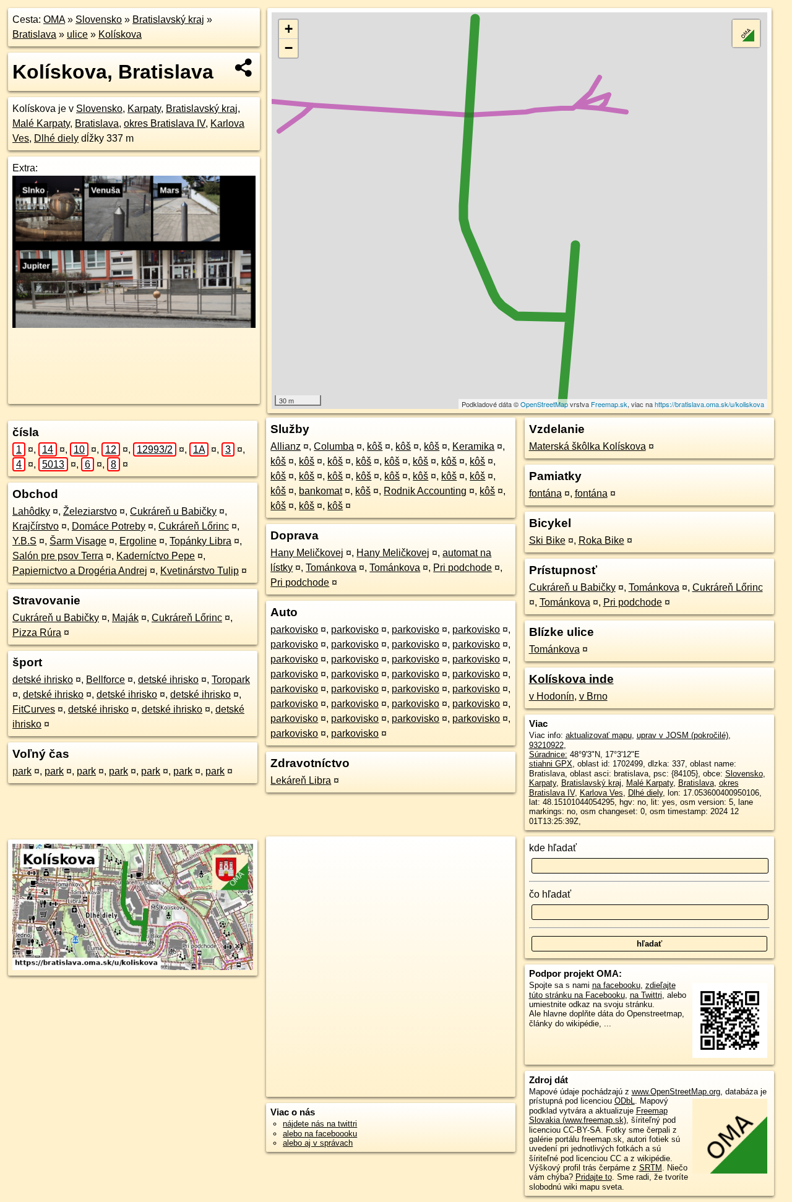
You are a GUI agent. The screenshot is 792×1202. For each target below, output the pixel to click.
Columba (334, 446)
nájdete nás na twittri (320, 1123)
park (22, 771)
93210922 (546, 745)
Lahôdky (31, 511)
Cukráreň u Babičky (173, 511)
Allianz (285, 446)
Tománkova (331, 567)
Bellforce (105, 679)
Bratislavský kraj (168, 19)
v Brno (593, 696)
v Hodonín (551, 696)
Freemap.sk (609, 404)
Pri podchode (462, 567)
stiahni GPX (550, 763)
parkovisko (294, 629)
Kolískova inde (571, 678)
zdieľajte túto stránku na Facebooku (602, 990)
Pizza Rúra (36, 632)
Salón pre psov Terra (57, 556)
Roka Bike (601, 540)
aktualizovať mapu (599, 735)
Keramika (473, 446)
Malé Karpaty (41, 123)
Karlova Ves (601, 792)
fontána (545, 493)
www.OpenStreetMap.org (676, 1091)
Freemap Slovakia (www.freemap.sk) (598, 1115)
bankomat (320, 491)
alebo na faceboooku (320, 1133)
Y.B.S (24, 541)
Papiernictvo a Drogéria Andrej (79, 570)
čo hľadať (550, 894)
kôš (374, 446)
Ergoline (138, 541)
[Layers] (746, 33)
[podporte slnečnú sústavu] (134, 324)
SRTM (650, 1167)
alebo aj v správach (318, 1143)
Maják (125, 617)
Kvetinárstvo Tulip (199, 570)
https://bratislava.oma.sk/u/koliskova (709, 404)
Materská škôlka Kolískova (587, 446)
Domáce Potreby (108, 526)
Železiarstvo (90, 511)
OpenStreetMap (544, 404)
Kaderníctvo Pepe (155, 556)
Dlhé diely (56, 138)
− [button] (289, 48)
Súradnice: (548, 754)
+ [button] (289, 28)
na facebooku (616, 985)
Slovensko (98, 19)
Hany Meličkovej (306, 552)
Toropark (231, 679)
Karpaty (144, 108)
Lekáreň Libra (300, 780)
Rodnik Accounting (425, 491)
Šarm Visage (78, 541)
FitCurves (33, 709)
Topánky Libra (200, 541)
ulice (77, 34)
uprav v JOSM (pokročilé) (682, 735)
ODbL (624, 1100)
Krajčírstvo (35, 526)
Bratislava (34, 34)
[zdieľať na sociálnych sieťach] (244, 67)
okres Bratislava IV (164, 123)
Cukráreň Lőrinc (193, 526)
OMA (54, 19)
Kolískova (120, 34)
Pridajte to (593, 1177)
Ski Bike (547, 540)
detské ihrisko (42, 679)
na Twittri (646, 995)
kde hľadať (553, 848)
